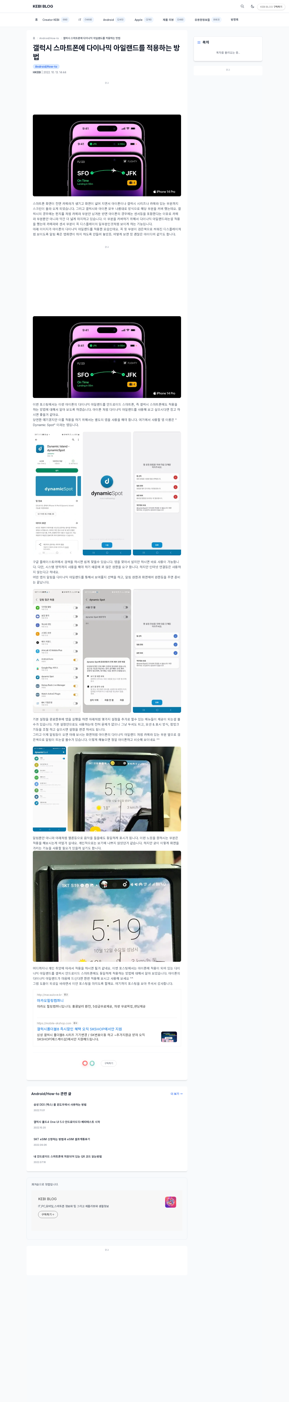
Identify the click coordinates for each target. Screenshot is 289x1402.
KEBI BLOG (43, 6)
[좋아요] (85, 1063)
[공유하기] (92, 1063)
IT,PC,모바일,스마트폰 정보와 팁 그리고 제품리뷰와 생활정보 (73, 1206)
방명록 (234, 19)
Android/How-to (49, 38)
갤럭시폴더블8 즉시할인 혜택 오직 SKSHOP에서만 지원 (79, 1029)
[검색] (242, 6)
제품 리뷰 (173, 19)
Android (113, 19)
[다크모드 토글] (252, 6)
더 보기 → (177, 1093)
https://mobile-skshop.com (54, 1023)
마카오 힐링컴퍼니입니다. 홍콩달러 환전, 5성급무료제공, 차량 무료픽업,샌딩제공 (91, 1006)
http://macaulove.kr (49, 994)
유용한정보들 (207, 19)
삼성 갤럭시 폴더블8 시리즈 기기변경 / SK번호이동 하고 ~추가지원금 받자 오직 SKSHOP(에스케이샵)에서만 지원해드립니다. (91, 1037)
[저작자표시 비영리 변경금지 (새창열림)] (124, 1064)
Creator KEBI (54, 19)
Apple (143, 19)
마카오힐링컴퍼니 (50, 1001)
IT (85, 19)
